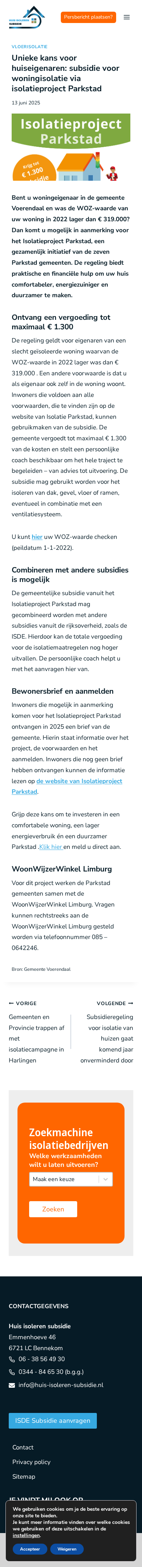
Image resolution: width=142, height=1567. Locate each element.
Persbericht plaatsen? (88, 17)
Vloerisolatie (30, 47)
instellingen (26, 1535)
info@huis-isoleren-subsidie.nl (61, 1385)
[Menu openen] (126, 17)
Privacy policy (31, 1462)
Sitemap (23, 1476)
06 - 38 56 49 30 (42, 1359)
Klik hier (51, 847)
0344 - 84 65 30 (41, 1372)
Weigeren (67, 1549)
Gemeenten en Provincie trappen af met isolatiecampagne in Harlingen (36, 1032)
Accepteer (30, 1549)
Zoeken (53, 1209)
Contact (22, 1447)
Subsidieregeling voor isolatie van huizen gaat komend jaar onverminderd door (106, 1032)
